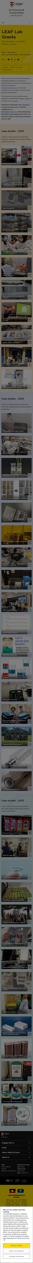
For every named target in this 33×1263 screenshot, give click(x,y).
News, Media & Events (11, 1152)
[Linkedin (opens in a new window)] (18, 59)
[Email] (8, 59)
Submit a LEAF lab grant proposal (13, 68)
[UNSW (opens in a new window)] (16, 4)
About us (5, 1157)
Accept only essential (16, 1251)
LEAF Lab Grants (25, 54)
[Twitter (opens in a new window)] (15, 59)
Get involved (11, 52)
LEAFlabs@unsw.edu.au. (8, 88)
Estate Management (16, 15)
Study (4, 1148)
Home (4, 52)
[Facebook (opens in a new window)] (12, 59)
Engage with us (8, 1143)
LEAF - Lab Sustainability (10, 54)
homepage (15, 101)
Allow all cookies (16, 1245)
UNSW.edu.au (4, 1137)
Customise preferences (16, 1256)
